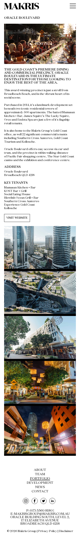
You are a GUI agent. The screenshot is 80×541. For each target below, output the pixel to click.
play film (43, 43)
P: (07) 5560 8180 (39, 510)
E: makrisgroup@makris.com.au (40, 514)
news (40, 487)
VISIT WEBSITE (17, 217)
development (40, 483)
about (40, 470)
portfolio (40, 478)
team (40, 474)
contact (40, 491)
